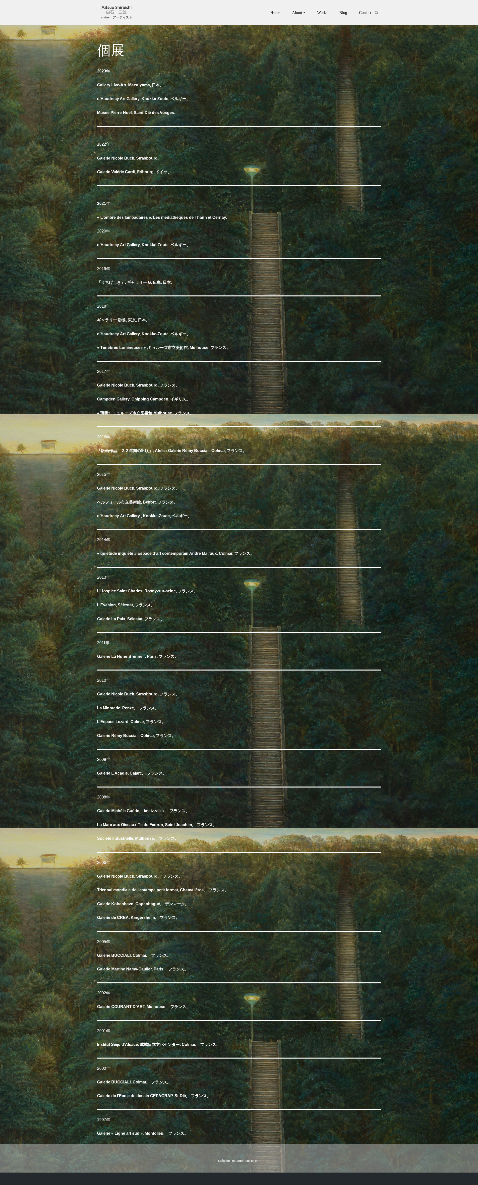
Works (322, 12)
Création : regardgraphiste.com (111, 1179)
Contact (365, 12)
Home (275, 12)
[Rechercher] (376, 12)
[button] (304, 12)
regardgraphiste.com (246, 1161)
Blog (343, 12)
